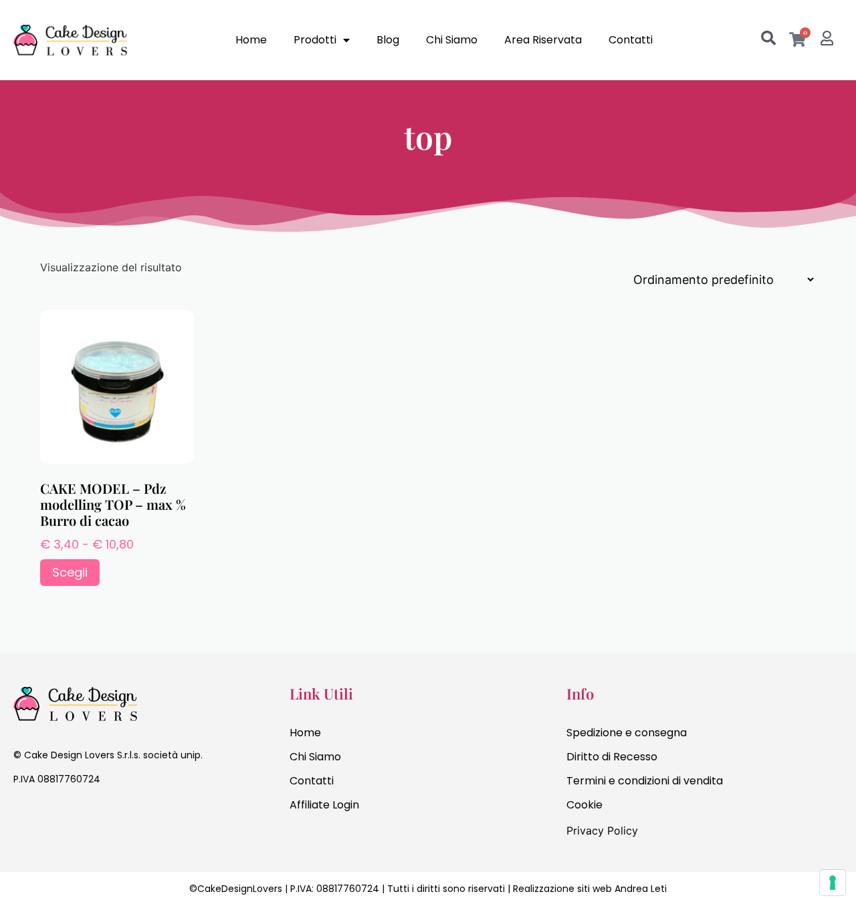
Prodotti (315, 39)
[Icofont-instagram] (47, 815)
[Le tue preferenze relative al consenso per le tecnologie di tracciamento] (832, 882)
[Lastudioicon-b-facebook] (20, 815)
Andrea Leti (641, 888)
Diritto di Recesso (611, 756)
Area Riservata (543, 39)
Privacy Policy (602, 830)
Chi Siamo (451, 39)
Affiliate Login (324, 804)
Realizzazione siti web (562, 888)
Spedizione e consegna (626, 732)
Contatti (631, 39)
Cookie (584, 804)
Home (251, 39)
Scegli (70, 572)
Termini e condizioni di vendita (644, 780)
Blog (388, 39)
